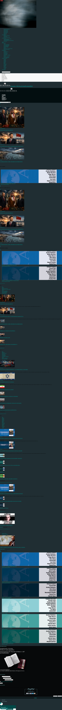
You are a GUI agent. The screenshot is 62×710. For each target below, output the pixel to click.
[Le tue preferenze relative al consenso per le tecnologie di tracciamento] (4, 708)
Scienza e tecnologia (6, 56)
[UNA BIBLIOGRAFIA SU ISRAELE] (7, 379)
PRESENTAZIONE (7, 35)
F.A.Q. (3, 81)
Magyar (5, 62)
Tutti (2, 286)
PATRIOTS (2, 472)
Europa (5, 47)
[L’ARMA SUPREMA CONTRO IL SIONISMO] (2, 394)
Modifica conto (4, 76)
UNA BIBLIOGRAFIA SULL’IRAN (7, 389)
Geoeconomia (6, 53)
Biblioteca (3, 352)
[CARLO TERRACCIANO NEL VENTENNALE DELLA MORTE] (7, 545)
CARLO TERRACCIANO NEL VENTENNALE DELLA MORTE (12, 547)
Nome (1, 676)
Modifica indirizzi (4, 77)
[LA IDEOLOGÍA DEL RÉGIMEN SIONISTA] (2, 477)
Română (5, 65)
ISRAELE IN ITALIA (4, 508)
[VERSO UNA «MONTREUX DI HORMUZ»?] (2, 342)
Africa (4, 43)
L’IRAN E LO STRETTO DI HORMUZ (7, 330)
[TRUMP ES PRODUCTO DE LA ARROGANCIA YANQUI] (7, 435)
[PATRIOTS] (2, 470)
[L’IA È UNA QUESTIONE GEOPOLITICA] (2, 408)
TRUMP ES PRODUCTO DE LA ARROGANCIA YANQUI (11, 438)
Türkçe (5, 66)
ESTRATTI (5, 41)
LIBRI (2, 96)
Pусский (5, 64)
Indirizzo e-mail (2, 679)
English (5, 59)
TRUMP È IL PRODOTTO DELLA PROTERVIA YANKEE (11, 493)
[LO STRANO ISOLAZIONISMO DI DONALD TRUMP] (2, 499)
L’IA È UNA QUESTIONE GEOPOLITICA (8, 410)
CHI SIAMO (4, 34)
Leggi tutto (5, 613)
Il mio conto (3, 73)
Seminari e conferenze (5, 534)
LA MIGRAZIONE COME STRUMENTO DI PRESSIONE (11, 161)
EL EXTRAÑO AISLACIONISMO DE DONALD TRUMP (11, 450)
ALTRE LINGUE (4, 58)
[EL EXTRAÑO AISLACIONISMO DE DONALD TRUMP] (7, 448)
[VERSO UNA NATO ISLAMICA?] (12, 127)
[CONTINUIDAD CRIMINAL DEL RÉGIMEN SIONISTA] (2, 456)
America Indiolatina (6, 44)
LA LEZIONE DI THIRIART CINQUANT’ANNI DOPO (10, 403)
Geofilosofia (5, 54)
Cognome (1, 678)
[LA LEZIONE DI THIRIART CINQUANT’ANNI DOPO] (2, 401)
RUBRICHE (4, 50)
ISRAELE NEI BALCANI (5, 337)
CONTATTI (3, 69)
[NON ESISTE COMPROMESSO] (7, 523)
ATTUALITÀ (4, 97)
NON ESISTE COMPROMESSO (6, 525)
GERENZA (5, 36)
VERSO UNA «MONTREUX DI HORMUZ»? (8, 344)
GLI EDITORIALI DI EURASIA (9, 40)
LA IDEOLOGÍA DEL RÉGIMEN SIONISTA (8, 478)
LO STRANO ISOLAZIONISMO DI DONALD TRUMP (10, 501)
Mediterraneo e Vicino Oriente (8, 48)
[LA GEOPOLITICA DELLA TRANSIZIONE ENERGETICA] (12, 143)
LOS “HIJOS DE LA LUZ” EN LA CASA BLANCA (10, 465)
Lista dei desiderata (4, 78)
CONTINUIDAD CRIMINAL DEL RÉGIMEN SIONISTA (11, 458)
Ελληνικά (5, 67)
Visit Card (5, 33)
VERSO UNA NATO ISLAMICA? (6, 130)
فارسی (5, 68)
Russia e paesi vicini (6, 49)
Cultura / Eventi (6, 51)
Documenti (5, 52)
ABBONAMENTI (6, 39)
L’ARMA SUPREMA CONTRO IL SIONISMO (9, 396)
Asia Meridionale (6, 46)
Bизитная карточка (7, 29)
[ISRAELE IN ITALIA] (2, 506)
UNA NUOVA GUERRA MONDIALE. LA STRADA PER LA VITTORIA (14, 369)
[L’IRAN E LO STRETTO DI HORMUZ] (2, 329)
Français (5, 61)
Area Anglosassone (6, 45)
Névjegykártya (6, 32)
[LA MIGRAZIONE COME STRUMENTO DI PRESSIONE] (12, 159)
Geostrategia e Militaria (5, 356)
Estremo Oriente (2, 144)
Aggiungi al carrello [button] (6, 184)
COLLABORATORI (7, 37)
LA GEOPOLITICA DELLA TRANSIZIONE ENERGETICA (11, 146)
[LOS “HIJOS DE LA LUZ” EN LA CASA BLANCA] (2, 463)
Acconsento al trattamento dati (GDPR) (6, 681)
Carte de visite (6, 30)
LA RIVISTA (4, 95)
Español (5, 60)
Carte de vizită (6, 31)
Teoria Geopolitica (6, 57)
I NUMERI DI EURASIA (7, 38)
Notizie (5, 55)
